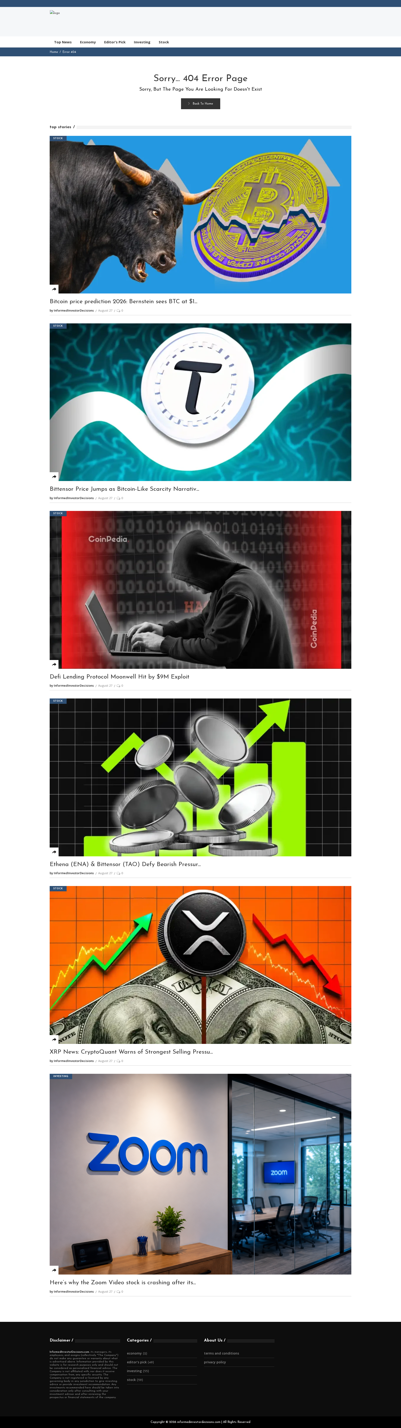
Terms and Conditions (221, 1353)
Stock (58, 138)
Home (54, 52)
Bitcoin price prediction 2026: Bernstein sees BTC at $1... (123, 302)
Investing (60, 1076)
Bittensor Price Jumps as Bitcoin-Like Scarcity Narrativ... (124, 489)
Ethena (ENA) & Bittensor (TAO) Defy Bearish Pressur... (125, 864)
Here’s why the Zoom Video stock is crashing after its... (123, 1283)
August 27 (105, 310)
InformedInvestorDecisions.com (69, 1352)
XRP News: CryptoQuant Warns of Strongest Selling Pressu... (131, 1052)
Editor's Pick (137, 1362)
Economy (134, 1353)
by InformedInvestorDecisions (72, 310)
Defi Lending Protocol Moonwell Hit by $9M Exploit (119, 677)
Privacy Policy (215, 1362)
